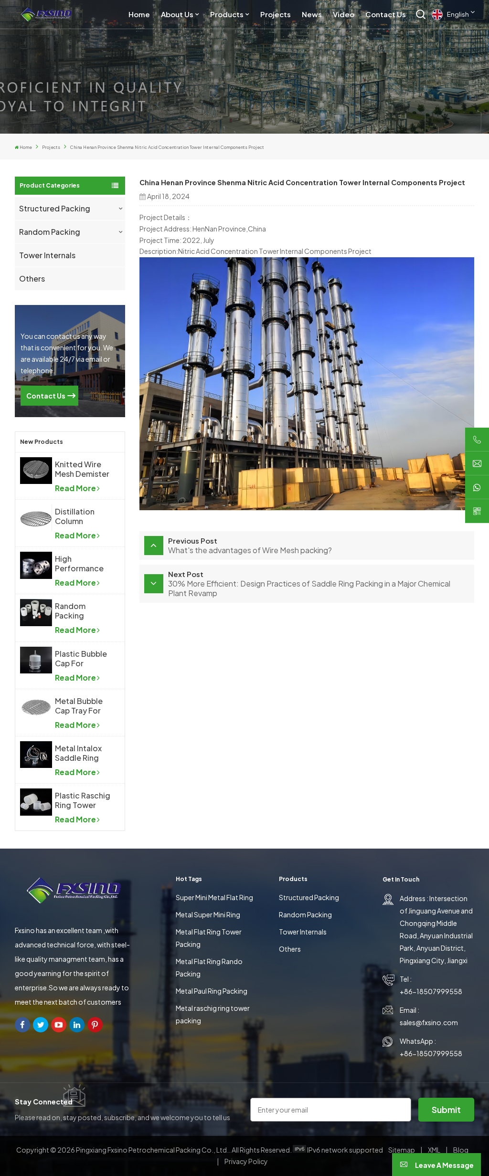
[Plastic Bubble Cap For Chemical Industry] (36, 660)
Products (227, 14)
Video (343, 14)
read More (75, 488)
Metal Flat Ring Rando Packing (209, 967)
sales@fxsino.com (429, 1022)
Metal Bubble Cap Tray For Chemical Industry (79, 705)
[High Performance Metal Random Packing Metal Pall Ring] (36, 565)
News (312, 14)
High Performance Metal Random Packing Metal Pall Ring (81, 563)
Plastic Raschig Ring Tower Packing (82, 800)
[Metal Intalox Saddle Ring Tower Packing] (36, 754)
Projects (275, 14)
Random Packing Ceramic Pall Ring (77, 610)
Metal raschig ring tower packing (213, 1014)
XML (434, 1149)
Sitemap (401, 1149)
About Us (177, 14)
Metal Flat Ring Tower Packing (209, 937)
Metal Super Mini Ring (208, 914)
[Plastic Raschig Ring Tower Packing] (36, 801)
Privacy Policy (246, 1161)
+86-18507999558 (431, 991)
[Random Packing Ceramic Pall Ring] (36, 612)
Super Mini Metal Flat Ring (214, 897)
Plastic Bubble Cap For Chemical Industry (81, 658)
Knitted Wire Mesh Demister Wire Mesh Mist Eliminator (82, 469)
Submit (446, 1109)
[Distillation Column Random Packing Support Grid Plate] (36, 517)
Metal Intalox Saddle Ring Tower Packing (82, 753)
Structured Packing (54, 208)
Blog (460, 1149)
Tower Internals (47, 255)
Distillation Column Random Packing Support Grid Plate (79, 516)
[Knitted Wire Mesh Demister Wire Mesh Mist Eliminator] (36, 470)
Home (139, 14)
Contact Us (385, 14)
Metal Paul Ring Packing (211, 991)
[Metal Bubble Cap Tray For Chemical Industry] (36, 707)
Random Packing (49, 232)
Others (32, 278)
